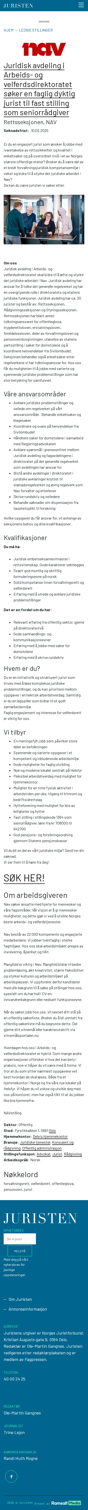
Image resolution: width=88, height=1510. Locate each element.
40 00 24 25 (14, 1378)
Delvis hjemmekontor (50, 1136)
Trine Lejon (14, 1432)
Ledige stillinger (36, 30)
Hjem (8, 30)
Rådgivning (73, 1154)
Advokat (44, 1154)
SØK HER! (24, 877)
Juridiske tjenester (35, 1142)
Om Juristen (20, 1299)
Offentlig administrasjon (42, 1148)
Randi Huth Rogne (21, 1458)
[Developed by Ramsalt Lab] (66, 1503)
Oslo (52, 1130)
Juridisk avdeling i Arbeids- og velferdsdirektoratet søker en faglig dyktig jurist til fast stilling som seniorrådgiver (39, 88)
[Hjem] (18, 5)
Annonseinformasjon (28, 1309)
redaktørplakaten (49, 1352)
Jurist (57, 1154)
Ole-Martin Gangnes (22, 1412)
